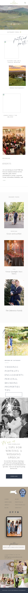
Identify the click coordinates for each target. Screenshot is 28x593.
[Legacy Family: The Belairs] (12, 103)
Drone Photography (17, 88)
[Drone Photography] (17, 75)
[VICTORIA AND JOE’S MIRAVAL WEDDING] (11, 49)
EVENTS (7, 163)
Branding (6, 158)
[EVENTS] (14, 140)
